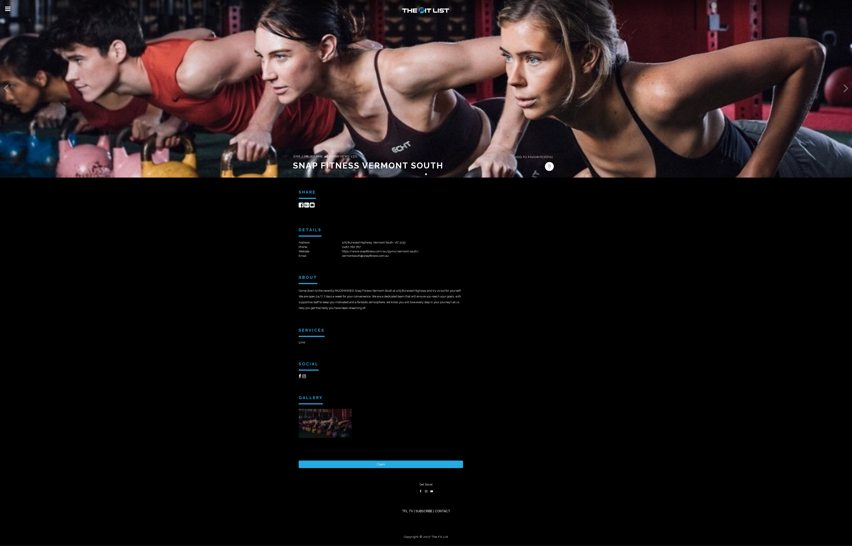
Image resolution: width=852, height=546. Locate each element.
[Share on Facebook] (301, 206)
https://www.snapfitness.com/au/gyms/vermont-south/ (380, 251)
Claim (381, 464)
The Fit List (440, 536)
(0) (534, 157)
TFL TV (407, 511)
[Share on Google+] (306, 206)
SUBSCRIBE (424, 511)
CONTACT (442, 511)
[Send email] (312, 206)
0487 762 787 (351, 247)
